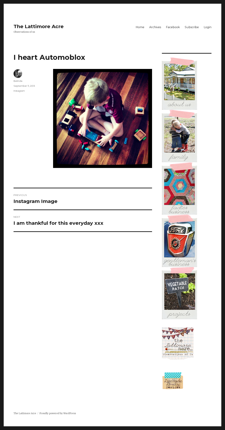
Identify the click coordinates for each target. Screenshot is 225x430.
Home (140, 27)
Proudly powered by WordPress (57, 413)
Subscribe (192, 27)
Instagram (19, 90)
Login (207, 27)
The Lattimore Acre (39, 26)
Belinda (18, 80)
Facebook (173, 27)
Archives (155, 27)
